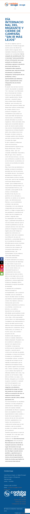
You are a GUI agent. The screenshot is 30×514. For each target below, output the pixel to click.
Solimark (23, 513)
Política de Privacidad (20, 499)
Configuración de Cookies (19, 503)
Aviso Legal (23, 497)
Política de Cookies (21, 501)
